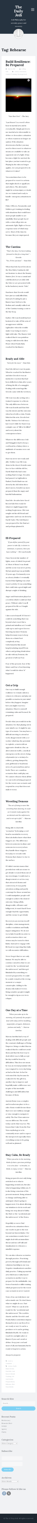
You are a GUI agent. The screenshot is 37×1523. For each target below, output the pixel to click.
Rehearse (8, 1384)
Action (17, 71)
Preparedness (10, 1382)
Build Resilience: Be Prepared (18, 63)
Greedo (11, 1369)
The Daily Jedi (18, 11)
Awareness (22, 71)
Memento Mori (7, 1423)
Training (14, 74)
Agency (4, 1429)
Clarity (4, 1432)
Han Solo (8, 1371)
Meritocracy (6, 1420)
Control (8, 74)
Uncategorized (22, 74)
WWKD (4, 1426)
